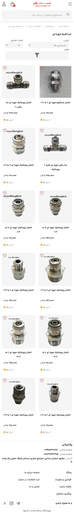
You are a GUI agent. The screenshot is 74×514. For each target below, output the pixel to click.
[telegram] (18, 504)
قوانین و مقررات (63, 480)
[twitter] (4, 504)
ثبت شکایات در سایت (29, 480)
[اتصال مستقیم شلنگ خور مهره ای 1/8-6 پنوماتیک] (55, 394)
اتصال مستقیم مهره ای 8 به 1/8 (55, 102)
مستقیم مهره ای (15, 26)
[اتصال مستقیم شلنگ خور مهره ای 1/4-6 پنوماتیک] (18, 394)
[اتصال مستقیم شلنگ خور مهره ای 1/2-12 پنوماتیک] (18, 144)
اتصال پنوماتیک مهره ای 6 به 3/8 (18, 355)
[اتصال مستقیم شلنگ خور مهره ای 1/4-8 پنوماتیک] (18, 269)
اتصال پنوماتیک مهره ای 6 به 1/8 (55, 415)
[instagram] (11, 504)
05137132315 (51, 454)
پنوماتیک (49, 26)
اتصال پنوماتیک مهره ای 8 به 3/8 (55, 355)
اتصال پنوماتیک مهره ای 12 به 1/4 (55, 230)
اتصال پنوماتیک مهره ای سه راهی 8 (18, 105)
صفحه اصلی (63, 26)
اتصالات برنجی (34, 26)
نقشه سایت (65, 487)
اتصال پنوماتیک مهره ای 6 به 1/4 (18, 415)
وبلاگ (68, 473)
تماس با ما (34, 487)
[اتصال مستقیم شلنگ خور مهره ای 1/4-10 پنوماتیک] (18, 207)
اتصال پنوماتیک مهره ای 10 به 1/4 (18, 230)
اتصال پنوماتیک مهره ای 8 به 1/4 (18, 290)
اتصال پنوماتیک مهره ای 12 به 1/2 (18, 165)
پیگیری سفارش (63, 494)
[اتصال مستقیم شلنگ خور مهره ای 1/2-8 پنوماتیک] (55, 269)
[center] (68, 14)
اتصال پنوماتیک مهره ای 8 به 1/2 (56, 290)
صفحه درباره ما (32, 473)
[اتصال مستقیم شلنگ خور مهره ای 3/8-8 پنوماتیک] (55, 331)
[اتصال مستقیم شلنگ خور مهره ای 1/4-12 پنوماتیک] (55, 207)
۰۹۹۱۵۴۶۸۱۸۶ (51, 450)
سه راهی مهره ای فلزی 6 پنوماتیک (55, 167)
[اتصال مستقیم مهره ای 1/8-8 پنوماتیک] (55, 81)
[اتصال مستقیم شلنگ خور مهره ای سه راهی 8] (18, 81)
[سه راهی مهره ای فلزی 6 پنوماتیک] (55, 144)
